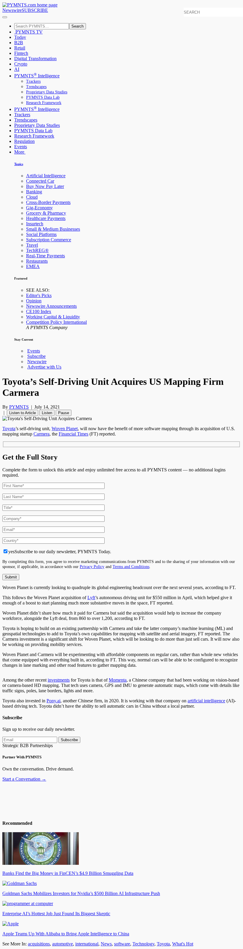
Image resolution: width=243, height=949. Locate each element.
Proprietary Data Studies (46, 92)
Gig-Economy (39, 207)
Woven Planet (65, 428)
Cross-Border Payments (48, 202)
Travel (32, 245)
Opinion (33, 300)
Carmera (41, 433)
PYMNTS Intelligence (37, 75)
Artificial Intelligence (45, 175)
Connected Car (40, 181)
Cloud (32, 197)
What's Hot (182, 943)
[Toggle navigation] (4, 17)
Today (20, 37)
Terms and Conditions (131, 566)
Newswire (12, 10)
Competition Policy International (56, 322)
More (19, 151)
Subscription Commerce (48, 239)
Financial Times (73, 433)
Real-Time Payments (45, 255)
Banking (34, 191)
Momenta (118, 679)
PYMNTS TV (28, 31)
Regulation (24, 141)
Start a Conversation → (24, 778)
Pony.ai (53, 700)
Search (77, 26)
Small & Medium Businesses (53, 229)
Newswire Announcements (51, 306)
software (122, 943)
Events (20, 146)
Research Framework (43, 103)
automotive (62, 943)
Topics (18, 164)
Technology (143, 943)
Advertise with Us (44, 366)
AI (16, 69)
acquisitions (39, 943)
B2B (18, 42)
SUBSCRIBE (35, 10)
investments (59, 679)
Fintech (21, 53)
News (106, 943)
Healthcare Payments (45, 218)
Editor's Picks (39, 295)
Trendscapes (36, 86)
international (86, 943)
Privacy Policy (92, 566)
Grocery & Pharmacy (46, 213)
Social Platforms (41, 234)
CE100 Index (38, 311)
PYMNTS (19, 406)
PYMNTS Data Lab (43, 97)
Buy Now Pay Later (45, 186)
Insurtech (34, 223)
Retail (19, 47)
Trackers (33, 81)
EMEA (33, 266)
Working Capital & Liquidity (53, 316)
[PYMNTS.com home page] (29, 4)
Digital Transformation (35, 58)
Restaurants (37, 261)
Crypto (20, 63)
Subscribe (36, 356)
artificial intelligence (206, 700)
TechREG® (37, 250)
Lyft (91, 597)
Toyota (8, 428)
